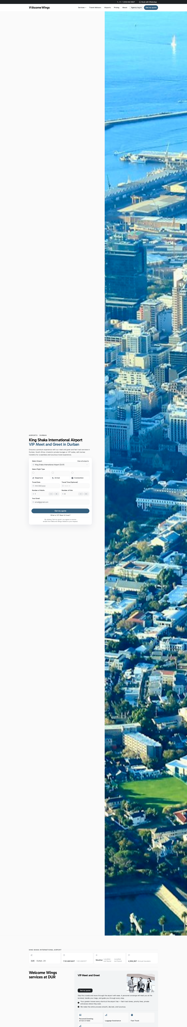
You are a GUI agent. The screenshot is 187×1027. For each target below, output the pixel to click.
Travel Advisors (95, 8)
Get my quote (60, 511)
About (124, 8)
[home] (39, 7)
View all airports (83, 461)
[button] (82, 7)
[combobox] (60, 464)
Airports (107, 8)
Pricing (116, 8)
